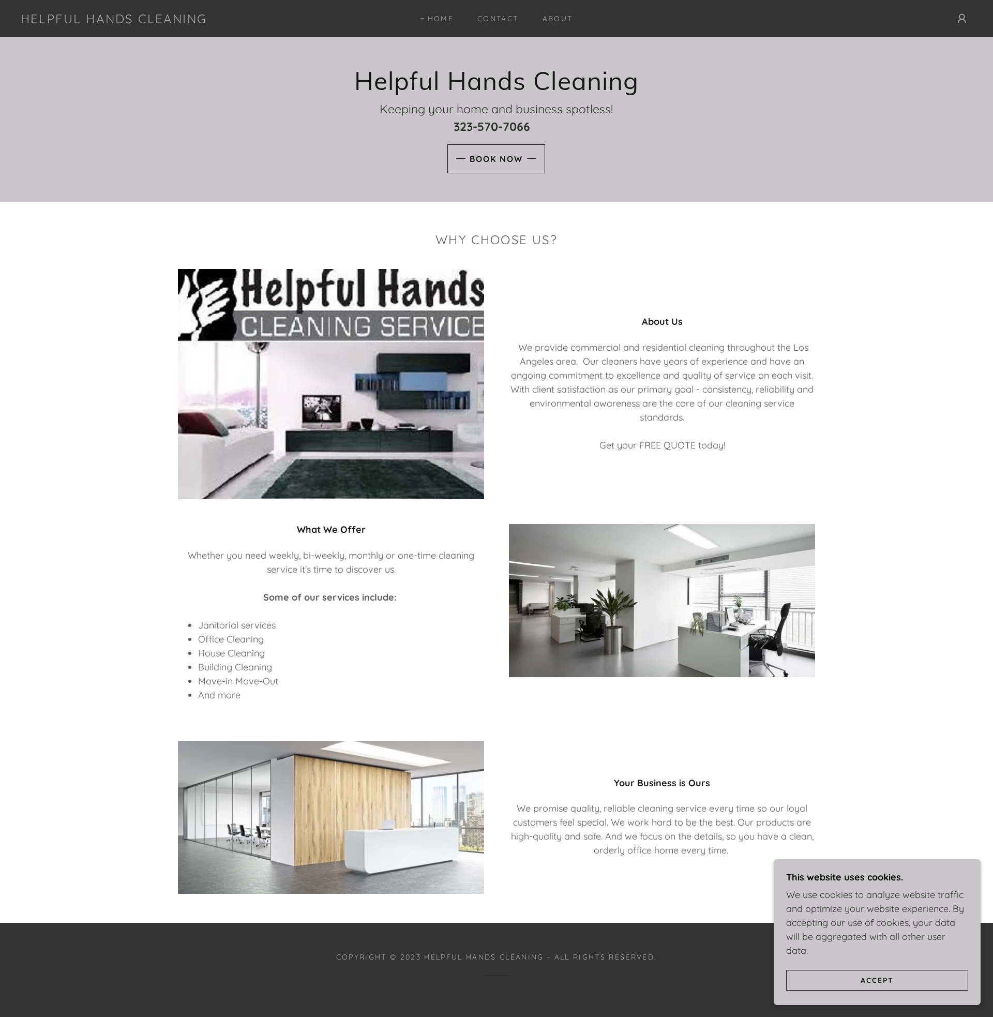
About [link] (558, 18)
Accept (877, 979)
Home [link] (441, 18)
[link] (114, 20)
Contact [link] (497, 18)
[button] (962, 18)
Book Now (496, 159)
